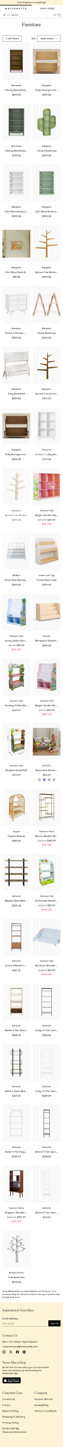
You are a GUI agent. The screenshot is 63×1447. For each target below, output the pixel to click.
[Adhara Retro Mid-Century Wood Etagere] (16, 1062)
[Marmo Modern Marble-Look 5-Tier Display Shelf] (47, 807)
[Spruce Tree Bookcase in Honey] (47, 243)
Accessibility (41, 1405)
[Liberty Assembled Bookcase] (16, 122)
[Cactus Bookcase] (47, 122)
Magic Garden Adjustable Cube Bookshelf (48, 515)
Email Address (10, 1318)
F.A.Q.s (6, 1405)
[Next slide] (59, 2)
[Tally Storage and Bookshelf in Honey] (47, 61)
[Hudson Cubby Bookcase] (47, 426)
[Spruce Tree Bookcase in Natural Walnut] (47, 365)
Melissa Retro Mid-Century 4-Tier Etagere (17, 900)
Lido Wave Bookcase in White (17, 211)
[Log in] (54, 14)
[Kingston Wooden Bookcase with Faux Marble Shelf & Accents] (16, 1184)
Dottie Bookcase (47, 332)
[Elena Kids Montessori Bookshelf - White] (16, 551)
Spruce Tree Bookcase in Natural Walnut (48, 393)
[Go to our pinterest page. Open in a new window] (24, 1352)
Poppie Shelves (16, 836)
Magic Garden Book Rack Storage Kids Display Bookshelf (48, 705)
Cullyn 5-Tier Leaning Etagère (48, 1030)
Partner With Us (43, 1399)
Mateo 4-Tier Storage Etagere (17, 1030)
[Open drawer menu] (4, 15)
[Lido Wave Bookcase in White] (16, 183)
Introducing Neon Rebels (31, 2)
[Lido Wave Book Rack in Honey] (16, 243)
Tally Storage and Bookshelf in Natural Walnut (17, 454)
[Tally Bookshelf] (16, 365)
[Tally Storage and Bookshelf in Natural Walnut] (16, 426)
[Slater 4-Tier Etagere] (16, 1123)
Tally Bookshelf (16, 393)
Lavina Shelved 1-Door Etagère (17, 965)
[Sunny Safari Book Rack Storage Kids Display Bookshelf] (16, 612)
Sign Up (54, 1323)
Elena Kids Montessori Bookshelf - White (17, 579)
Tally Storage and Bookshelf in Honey (48, 89)
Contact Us (8, 1399)
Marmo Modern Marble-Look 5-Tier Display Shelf (48, 836)
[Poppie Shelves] (16, 807)
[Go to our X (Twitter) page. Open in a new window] (10, 1352)
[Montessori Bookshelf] (47, 612)
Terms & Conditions (46, 1410)
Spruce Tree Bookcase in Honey (48, 272)
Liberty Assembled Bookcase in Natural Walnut (17, 89)
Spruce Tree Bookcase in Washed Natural (17, 515)
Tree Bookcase (16, 1277)
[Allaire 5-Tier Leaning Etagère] (47, 1123)
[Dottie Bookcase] (47, 304)
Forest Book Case (46, 579)
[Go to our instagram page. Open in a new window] (4, 1352)
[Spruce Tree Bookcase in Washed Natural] (16, 486)
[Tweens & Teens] (47, 8)
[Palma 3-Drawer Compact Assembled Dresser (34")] (16, 304)
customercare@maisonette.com (20, 1346)
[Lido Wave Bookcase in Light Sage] (47, 183)
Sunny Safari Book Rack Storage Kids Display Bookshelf (17, 640)
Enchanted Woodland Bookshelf (48, 900)
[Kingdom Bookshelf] (16, 741)
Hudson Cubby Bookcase (48, 454)
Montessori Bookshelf (47, 640)
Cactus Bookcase (46, 150)
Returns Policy (10, 1410)
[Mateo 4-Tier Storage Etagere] (16, 1001)
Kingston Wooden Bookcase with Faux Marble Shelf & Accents (17, 1212)
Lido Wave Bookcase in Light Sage (48, 211)
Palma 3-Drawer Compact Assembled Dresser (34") (17, 332)
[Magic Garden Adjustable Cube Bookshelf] (47, 486)
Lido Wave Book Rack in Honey (17, 272)
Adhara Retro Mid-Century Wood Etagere (17, 1091)
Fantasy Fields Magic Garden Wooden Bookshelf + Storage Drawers (17, 705)
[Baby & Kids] (16, 8)
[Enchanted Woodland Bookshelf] (47, 872)
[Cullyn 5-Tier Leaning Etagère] (47, 1001)
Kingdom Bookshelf (16, 770)
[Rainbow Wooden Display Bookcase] (47, 937)
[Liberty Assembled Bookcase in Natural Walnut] (16, 61)
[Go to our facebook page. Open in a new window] (17, 1352)
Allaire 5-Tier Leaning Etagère (48, 1151)
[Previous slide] (4, 2)
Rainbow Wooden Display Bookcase (48, 965)
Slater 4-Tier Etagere (16, 1151)
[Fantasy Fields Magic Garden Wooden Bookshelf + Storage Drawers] (16, 677)
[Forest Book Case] (47, 551)
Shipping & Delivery (13, 1416)
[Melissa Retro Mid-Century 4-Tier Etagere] (16, 872)
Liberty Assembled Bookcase (17, 150)
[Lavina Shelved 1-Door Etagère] (16, 937)
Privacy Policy (10, 1422)
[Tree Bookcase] (16, 1248)
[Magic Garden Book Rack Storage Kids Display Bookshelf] (47, 677)
